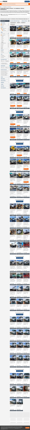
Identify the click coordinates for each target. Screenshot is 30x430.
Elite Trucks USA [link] (13, 94)
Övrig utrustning (3, 80)
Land (1, 54)
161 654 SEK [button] (12, 283)
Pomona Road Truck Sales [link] (26, 197)
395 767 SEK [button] (25, 156)
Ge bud (11, 49)
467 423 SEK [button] (18, 156)
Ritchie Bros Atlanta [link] (13, 76)
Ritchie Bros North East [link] (19, 94)
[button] (5, 21)
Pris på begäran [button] (12, 138)
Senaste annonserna (4, 69)
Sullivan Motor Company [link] (13, 284)
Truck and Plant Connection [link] (20, 297)
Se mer (29, 13)
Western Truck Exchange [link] (26, 126)
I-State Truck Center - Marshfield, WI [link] (14, 197)
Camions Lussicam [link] (13, 297)
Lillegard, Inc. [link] (13, 215)
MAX (5, 60)
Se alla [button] (2, 42)
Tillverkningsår (3, 65)
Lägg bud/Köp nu (19, 35)
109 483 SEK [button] (12, 296)
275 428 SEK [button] (25, 183)
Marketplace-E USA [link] (13, 108)
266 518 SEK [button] (18, 365)
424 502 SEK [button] (12, 93)
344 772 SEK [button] (18, 170)
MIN (1, 60)
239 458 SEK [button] (12, 125)
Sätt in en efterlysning (20, 80)
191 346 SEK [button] (25, 252)
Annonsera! (27, 1)
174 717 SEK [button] (12, 239)
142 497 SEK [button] (25, 283)
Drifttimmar (2, 82)
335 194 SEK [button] (18, 138)
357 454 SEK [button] (12, 170)
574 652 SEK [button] (12, 270)
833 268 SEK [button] (12, 252)
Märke (2, 32)
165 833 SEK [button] (18, 296)
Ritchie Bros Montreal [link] (26, 94)
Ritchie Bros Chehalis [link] (19, 76)
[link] (13, 28)
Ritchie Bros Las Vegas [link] (13, 184)
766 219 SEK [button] (25, 270)
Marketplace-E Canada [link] (26, 184)
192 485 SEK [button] (25, 296)
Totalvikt (2, 84)
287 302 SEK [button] (25, 125)
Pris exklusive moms (4, 59)
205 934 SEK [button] (25, 239)
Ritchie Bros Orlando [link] (26, 76)
